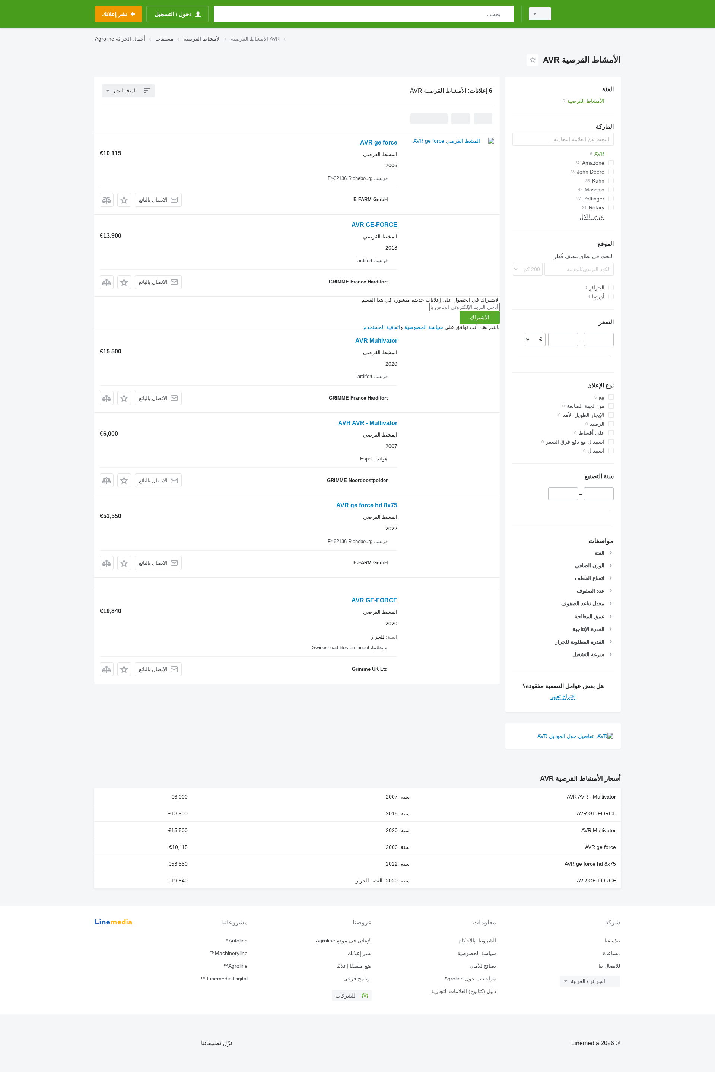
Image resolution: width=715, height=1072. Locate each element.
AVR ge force (378, 142)
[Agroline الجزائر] (590, 14)
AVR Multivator (376, 340)
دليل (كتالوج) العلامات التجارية (463, 991)
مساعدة (611, 953)
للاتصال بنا (609, 966)
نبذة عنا (612, 940)
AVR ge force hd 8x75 (366, 505)
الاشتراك (479, 317)
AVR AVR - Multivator (367, 423)
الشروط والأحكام (477, 940)
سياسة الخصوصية (423, 327)
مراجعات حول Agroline (470, 978)
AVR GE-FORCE (374, 225)
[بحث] (506, 14)
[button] (124, 200)
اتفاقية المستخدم (381, 327)
